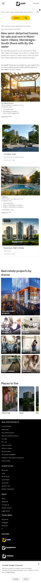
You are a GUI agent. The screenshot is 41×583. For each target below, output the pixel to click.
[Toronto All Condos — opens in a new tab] (20, 556)
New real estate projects (10, 436)
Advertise (5, 502)
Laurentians (6, 480)
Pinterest (5, 526)
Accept (16, 579)
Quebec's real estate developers (13, 458)
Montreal (5, 470)
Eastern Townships (8, 489)
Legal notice (6, 511)
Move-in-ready (7, 448)
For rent (4, 442)
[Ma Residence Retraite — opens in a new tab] (20, 548)
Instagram (5, 523)
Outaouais (5, 483)
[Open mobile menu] (3, 3)
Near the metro (7, 445)
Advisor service (7, 508)
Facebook (5, 519)
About (4, 498)
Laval (3, 473)
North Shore (6, 476)
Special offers (6, 451)
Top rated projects (8, 433)
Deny (25, 579)
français (36, 3)
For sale (4, 439)
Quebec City (6, 486)
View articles (6, 461)
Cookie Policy (10, 572)
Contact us (5, 505)
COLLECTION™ (6, 426)
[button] (38, 12)
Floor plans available (8, 454)
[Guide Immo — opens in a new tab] (20, 540)
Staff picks (5, 429)
